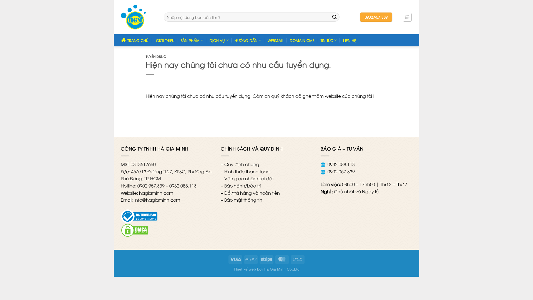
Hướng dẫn (246, 40)
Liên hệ (349, 40)
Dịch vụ (217, 40)
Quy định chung (241, 164)
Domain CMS (302, 40)
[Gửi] (334, 17)
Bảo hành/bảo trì (242, 185)
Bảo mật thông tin (243, 200)
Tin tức (327, 40)
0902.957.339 (341, 171)
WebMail (276, 40)
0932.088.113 (341, 164)
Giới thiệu (165, 40)
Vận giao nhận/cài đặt (249, 178)
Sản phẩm (190, 40)
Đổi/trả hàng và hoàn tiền (252, 193)
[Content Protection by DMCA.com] (135, 229)
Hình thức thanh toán (247, 171)
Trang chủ (137, 40)
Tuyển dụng (156, 56)
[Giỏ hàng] (407, 17)
